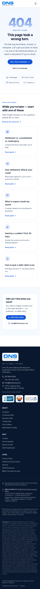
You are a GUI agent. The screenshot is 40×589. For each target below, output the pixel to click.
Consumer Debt (8, 415)
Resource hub (14, 82)
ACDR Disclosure (8, 468)
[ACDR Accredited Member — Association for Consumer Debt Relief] (19, 398)
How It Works (7, 424)
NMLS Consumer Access (11, 471)
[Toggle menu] (35, 3)
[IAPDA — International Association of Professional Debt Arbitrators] (31, 398)
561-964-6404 (10, 376)
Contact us (30, 82)
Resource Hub (7, 445)
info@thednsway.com (19, 323)
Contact (5, 438)
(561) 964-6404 (17, 317)
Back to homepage (20, 68)
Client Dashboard (8, 448)
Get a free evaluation (18, 62)
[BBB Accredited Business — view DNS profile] (8, 398)
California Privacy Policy (11, 462)
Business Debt (7, 418)
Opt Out (5, 465)
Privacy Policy (7, 458)
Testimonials (6, 421)
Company (5, 412)
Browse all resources (10, 122)
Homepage (13, 77)
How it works (29, 77)
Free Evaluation (8, 441)
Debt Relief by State (9, 428)
